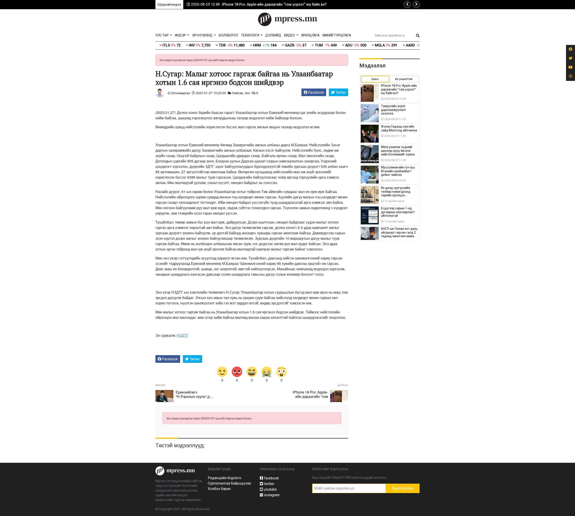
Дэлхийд (273, 35)
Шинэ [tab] (375, 79)
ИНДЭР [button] (181, 35)
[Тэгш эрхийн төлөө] (175, 471)
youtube (270, 489)
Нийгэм (237, 93)
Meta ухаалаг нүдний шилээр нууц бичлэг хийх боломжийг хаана (398, 150)
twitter (269, 484)
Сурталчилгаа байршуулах (229, 483)
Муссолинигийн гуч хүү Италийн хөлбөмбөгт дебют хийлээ (398, 171)
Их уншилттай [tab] (403, 79)
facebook (271, 478)
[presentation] (407, 4)
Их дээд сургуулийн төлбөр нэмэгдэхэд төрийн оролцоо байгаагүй (395, 193)
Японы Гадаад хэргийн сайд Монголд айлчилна (399, 128)
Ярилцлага (310, 35)
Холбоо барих (219, 489)
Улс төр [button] (162, 35)
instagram (272, 495)
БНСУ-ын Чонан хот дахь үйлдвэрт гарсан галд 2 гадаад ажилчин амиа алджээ (399, 234)
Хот (247, 93)
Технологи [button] (250, 35)
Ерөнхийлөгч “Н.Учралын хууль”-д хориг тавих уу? (193, 396)
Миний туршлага (337, 35)
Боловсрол (228, 35)
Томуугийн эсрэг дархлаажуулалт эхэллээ (393, 109)
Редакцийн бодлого (224, 478)
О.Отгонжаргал (179, 93)
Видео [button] (290, 35)
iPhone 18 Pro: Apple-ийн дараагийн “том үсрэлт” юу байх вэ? (274, 4)
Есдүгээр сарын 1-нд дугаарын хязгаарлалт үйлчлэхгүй (398, 212)
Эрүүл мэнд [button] (202, 35)
